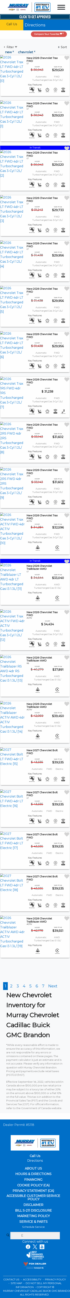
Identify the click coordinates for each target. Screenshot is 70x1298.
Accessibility (32, 1279)
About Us (33, 1168)
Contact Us (11, 1279)
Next (52, 986)
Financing (33, 1179)
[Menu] (61, 8)
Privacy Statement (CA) (33, 1191)
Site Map (17, 1283)
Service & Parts (33, 1221)
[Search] (8, 1235)
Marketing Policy (33, 1216)
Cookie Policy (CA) (33, 1185)
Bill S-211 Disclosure (33, 1210)
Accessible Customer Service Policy (33, 1197)
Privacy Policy (55, 1279)
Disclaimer (33, 1205)
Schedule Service (33, 1226)
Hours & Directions (33, 1174)
